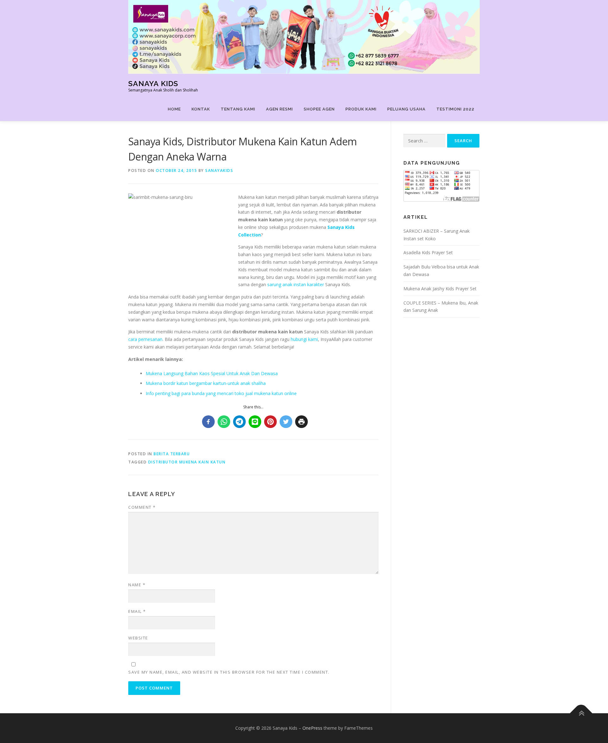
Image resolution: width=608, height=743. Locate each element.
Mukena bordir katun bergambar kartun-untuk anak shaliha (206, 383)
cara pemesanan (145, 339)
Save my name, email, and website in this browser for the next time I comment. (229, 672)
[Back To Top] (581, 713)
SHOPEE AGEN (319, 109)
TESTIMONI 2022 (455, 109)
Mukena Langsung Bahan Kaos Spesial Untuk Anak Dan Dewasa (212, 373)
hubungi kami (304, 339)
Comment (142, 507)
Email (137, 611)
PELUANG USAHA (406, 109)
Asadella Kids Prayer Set (428, 252)
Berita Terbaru (172, 454)
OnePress (312, 728)
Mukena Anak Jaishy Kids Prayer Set (440, 289)
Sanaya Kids (153, 83)
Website (138, 638)
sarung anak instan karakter (295, 284)
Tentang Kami (238, 109)
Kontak (201, 109)
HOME (174, 109)
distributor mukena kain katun (187, 462)
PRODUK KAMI (361, 109)
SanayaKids (219, 170)
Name (136, 585)
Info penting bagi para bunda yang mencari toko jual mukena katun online (221, 393)
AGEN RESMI (279, 109)
